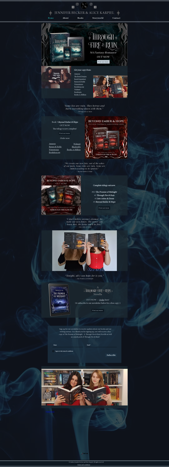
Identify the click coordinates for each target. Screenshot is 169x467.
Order (101, 300)
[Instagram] (77, 4)
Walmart (77, 89)
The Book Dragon (80, 76)
